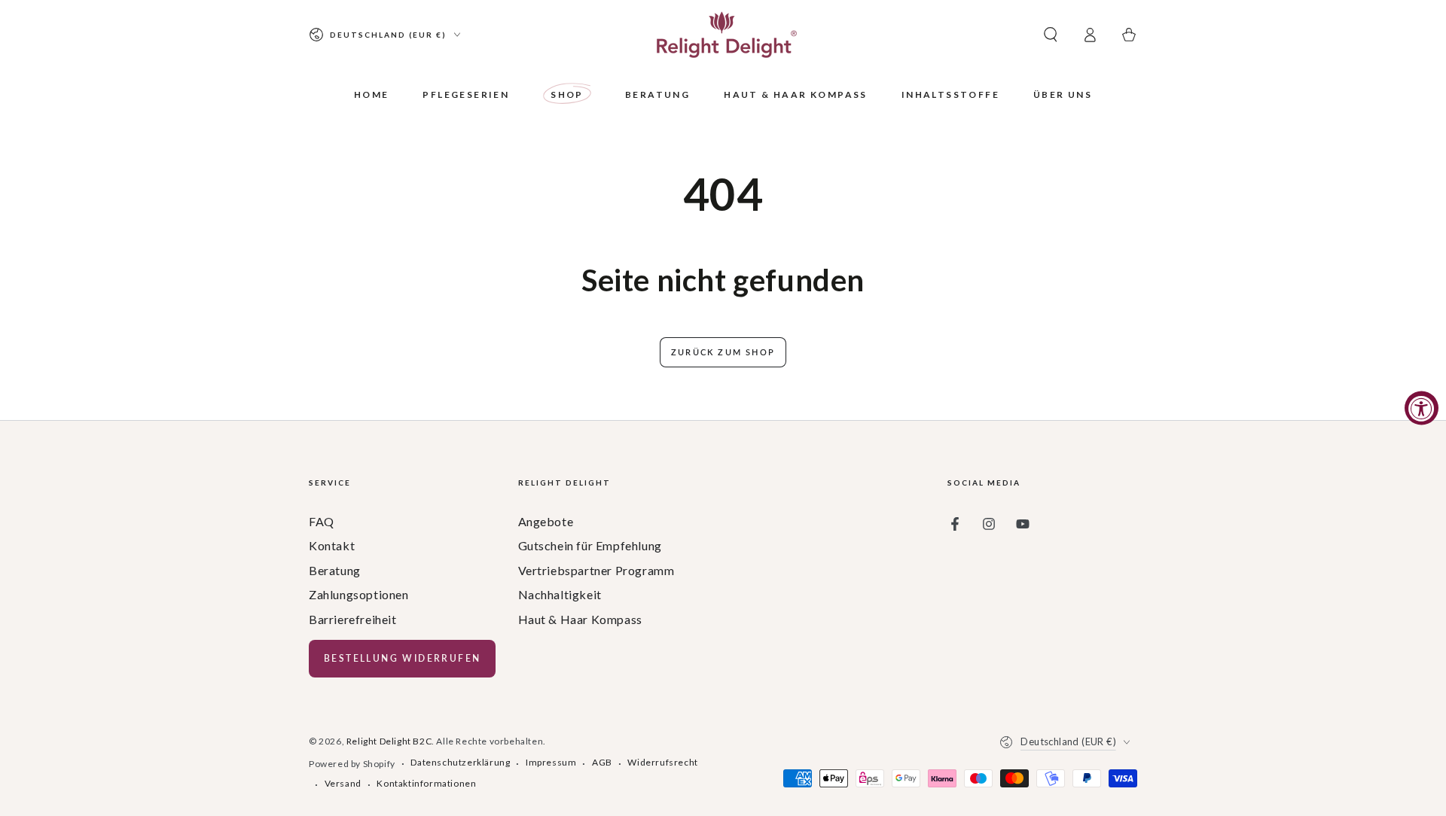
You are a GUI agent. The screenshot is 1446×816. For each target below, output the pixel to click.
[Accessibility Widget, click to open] (1421, 408)
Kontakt (332, 545)
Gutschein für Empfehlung (590, 545)
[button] (1050, 34)
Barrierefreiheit (353, 619)
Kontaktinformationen (426, 783)
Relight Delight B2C (389, 741)
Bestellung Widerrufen (402, 658)
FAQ (321, 521)
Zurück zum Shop (723, 352)
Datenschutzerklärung (460, 762)
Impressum (551, 762)
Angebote (546, 521)
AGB (602, 762)
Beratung (335, 570)
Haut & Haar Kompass (580, 619)
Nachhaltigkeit (560, 594)
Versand (343, 783)
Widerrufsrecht (662, 762)
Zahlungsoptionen (359, 594)
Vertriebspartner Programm (596, 570)
